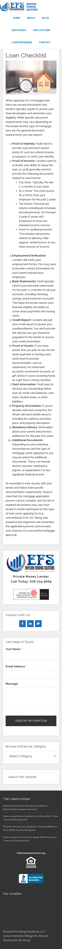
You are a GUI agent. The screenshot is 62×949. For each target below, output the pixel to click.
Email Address (16, 666)
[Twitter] (38, 623)
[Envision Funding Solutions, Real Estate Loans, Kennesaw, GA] (31, 879)
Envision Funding (31, 7)
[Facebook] (22, 623)
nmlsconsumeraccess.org (31, 853)
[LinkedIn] (30, 623)
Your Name (14, 649)
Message (12, 683)
